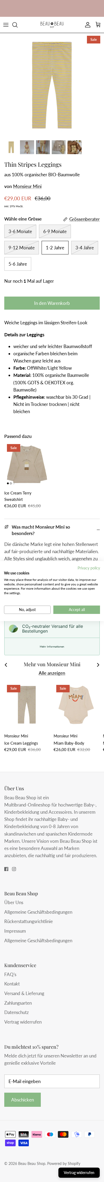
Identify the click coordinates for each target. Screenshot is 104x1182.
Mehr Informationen (52, 646)
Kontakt (12, 984)
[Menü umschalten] (6, 25)
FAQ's (10, 974)
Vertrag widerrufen (23, 1022)
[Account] (86, 25)
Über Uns (13, 902)
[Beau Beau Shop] (52, 24)
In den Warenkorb (52, 303)
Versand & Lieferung (24, 993)
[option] (52, 85)
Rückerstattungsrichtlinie (28, 921)
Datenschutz (16, 1012)
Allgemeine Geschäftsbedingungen (38, 912)
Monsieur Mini (27, 186)
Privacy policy (89, 568)
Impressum (15, 931)
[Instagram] (14, 869)
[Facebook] (6, 869)
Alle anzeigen (52, 673)
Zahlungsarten (18, 1003)
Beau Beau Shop (31, 1163)
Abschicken (22, 1100)
